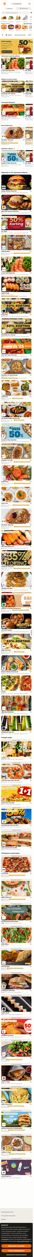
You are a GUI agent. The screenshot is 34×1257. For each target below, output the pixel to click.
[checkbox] (4, 28)
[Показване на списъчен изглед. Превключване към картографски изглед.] (31, 13)
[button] (3, 3)
